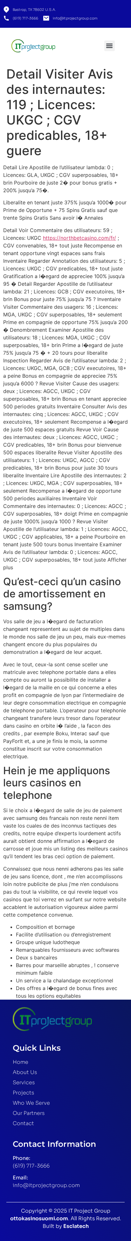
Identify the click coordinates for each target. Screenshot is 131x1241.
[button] (109, 46)
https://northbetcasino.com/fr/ (79, 238)
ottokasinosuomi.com (39, 1218)
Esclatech (76, 1226)
